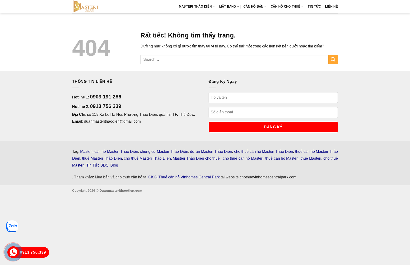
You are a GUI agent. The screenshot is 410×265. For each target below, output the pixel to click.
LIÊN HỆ (331, 6)
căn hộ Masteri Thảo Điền (116, 151)
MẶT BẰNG (227, 6)
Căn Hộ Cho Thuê (285, 6)
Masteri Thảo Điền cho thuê (197, 158)
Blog (114, 165)
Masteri (86, 151)
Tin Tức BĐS (97, 165)
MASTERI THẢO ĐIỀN (195, 6)
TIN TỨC (314, 6)
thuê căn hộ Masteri (281, 158)
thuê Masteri (311, 158)
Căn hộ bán (253, 6)
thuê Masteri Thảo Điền (102, 158)
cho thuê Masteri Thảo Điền (147, 158)
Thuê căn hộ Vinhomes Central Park (189, 177)
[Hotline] (13, 252)
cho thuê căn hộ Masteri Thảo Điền (263, 151)
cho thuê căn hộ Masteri (243, 158)
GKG (152, 177)
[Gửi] (333, 59)
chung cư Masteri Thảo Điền (164, 151)
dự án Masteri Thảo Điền (211, 151)
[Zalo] (12, 226)
